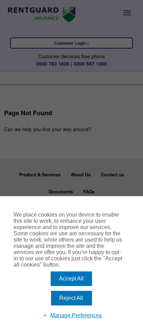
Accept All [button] (71, 278)
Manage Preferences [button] (76, 315)
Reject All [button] (71, 298)
